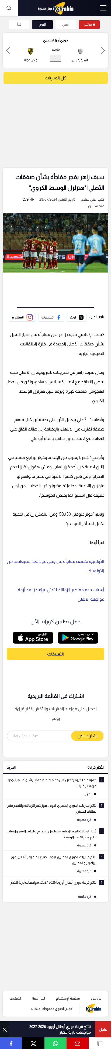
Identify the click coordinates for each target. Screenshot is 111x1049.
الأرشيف (15, 998)
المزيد (11, 767)
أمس (66, 24)
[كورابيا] (55, 8)
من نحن (96, 998)
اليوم (42, 24)
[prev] (103, 50)
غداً (19, 24)
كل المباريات (55, 78)
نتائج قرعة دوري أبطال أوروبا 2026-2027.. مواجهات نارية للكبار (59, 1029)
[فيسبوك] (51, 317)
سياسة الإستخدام (68, 998)
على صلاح (88, 199)
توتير (82, 316)
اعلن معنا (38, 998)
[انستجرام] (22, 317)
